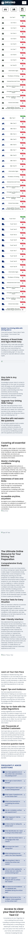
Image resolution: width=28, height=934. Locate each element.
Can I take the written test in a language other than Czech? (14, 839)
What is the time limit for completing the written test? (12, 803)
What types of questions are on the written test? (13, 795)
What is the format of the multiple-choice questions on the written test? (13, 899)
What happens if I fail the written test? (12, 818)
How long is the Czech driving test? (11, 847)
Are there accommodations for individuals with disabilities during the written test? (14, 889)
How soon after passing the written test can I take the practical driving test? (13, 871)
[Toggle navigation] (24, 2)
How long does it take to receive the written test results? (12, 862)
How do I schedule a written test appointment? (13, 811)
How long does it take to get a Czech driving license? (13, 788)
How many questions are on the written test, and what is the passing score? (13, 774)
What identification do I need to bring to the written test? (14, 832)
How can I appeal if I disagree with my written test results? (12, 880)
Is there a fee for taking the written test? (13, 825)
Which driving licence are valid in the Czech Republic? (13, 854)
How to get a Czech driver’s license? (13, 782)
